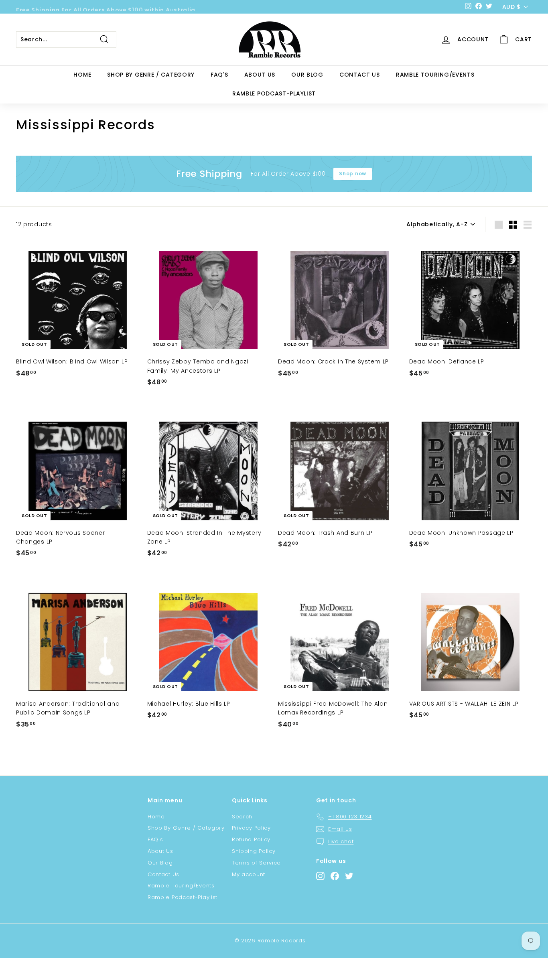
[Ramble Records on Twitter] (349, 876)
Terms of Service (256, 863)
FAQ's (219, 75)
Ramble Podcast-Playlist (274, 93)
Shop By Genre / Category (151, 75)
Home (82, 75)
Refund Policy (251, 839)
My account (248, 874)
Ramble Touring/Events (435, 75)
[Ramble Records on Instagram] (320, 876)
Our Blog (307, 75)
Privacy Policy (251, 828)
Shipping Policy (254, 851)
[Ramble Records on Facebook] (335, 876)
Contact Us (359, 75)
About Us (260, 75)
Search (242, 816)
